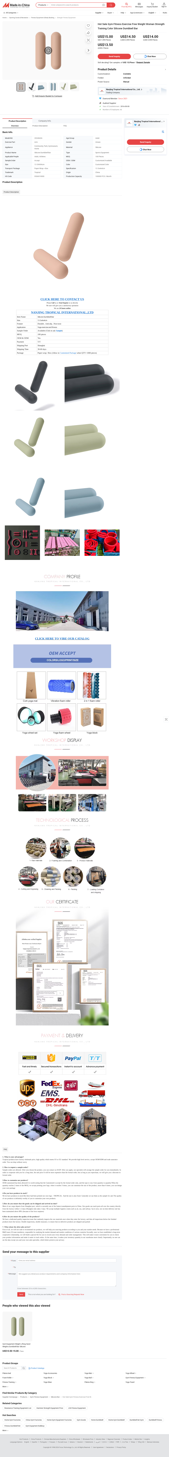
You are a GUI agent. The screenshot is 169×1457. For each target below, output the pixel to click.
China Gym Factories (34, 1420)
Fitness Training (8, 1382)
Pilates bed (6, 1373)
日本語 (111, 1442)
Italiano (72, 1442)
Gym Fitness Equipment (135, 1377)
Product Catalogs (37, 1368)
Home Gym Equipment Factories (59, 1420)
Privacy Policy (121, 1447)
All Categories (11, 12)
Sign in (164, 6)
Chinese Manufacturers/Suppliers (55, 1439)
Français (52, 1442)
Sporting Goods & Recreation (18, 18)
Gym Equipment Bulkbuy (35, 1426)
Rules (165, 12)
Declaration (110, 1447)
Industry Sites (100, 1439)
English (26, 1442)
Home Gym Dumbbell (116, 1420)
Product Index (127, 1439)
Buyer (110, 12)
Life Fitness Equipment (77, 1408)
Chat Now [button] (151, 56)
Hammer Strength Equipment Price (49, 1408)
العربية (98, 1442)
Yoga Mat (88, 1373)
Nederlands (89, 1442)
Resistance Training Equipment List (17, 1408)
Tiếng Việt (141, 1442)
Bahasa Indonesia (153, 1442)
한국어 (104, 1442)
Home (4, 18)
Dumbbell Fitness (155, 1420)
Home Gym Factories (12, 1420)
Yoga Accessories (50, 1373)
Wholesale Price (88, 1439)
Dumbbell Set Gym (137, 1420)
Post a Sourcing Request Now (71, 1294)
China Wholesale (74, 1439)
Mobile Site (138, 1439)
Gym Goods (81, 1420)
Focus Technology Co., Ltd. (68, 1447)
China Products (36, 1439)
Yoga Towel (130, 1382)
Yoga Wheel (130, 1373)
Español (34, 1442)
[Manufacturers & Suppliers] (15, 5)
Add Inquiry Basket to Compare (48, 96)
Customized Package (68, 353)
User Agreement (98, 1447)
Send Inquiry (114, 56)
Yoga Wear (48, 1382)
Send (21, 1294)
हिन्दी (117, 1442)
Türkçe (133, 1442)
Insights (147, 1439)
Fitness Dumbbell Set (12, 1426)
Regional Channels (114, 1439)
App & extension (136, 12)
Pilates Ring (89, 1382)
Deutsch (80, 1442)
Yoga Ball (88, 1377)
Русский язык (62, 1442)
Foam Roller (7, 1377)
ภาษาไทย (125, 1442)
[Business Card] (163, 131)
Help (122, 12)
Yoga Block (48, 1377)
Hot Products (23, 1439)
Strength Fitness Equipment (66, 18)
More (4, 1430)
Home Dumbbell (97, 1420)
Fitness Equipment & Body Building (42, 18)
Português (43, 1442)
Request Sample (143, 62)
